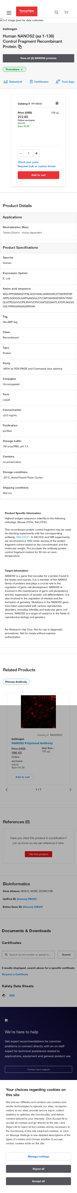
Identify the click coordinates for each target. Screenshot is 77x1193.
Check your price (28, 162)
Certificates (41, 81)
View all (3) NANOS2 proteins (38, 58)
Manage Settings (38, 1156)
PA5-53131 (23, 537)
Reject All (38, 1169)
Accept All (38, 1181)
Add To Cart (38, 175)
